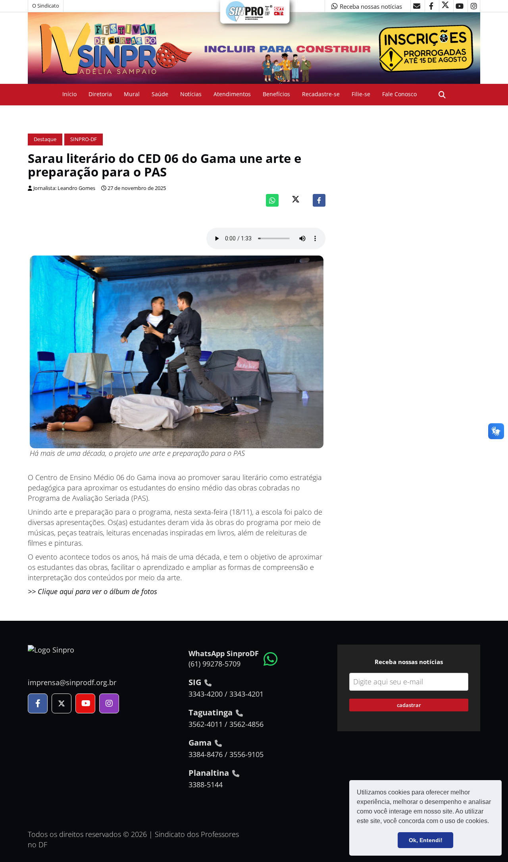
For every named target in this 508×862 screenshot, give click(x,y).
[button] (492, 822)
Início (69, 94)
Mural (132, 94)
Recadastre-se (321, 94)
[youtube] (460, 6)
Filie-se (361, 94)
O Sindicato (45, 5)
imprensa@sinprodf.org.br (72, 682)
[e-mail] (417, 6)
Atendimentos (232, 94)
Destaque (45, 139)
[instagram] (474, 6)
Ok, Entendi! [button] (426, 840)
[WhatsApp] (272, 200)
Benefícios (276, 94)
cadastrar (409, 705)
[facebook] (431, 6)
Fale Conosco (399, 94)
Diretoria (100, 94)
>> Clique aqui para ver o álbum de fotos (92, 591)
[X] (445, 6)
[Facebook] (319, 200)
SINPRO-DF (83, 139)
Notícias (191, 94)
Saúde (160, 94)
